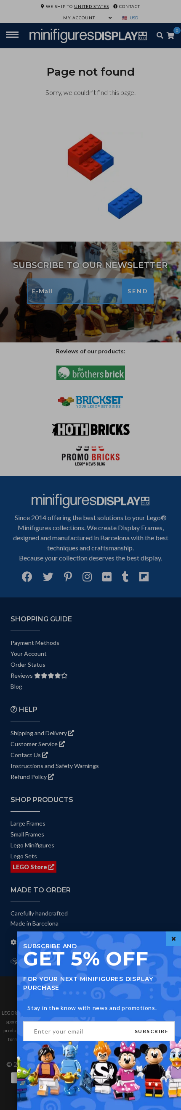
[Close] (173, 938)
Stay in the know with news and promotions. (92, 1007)
